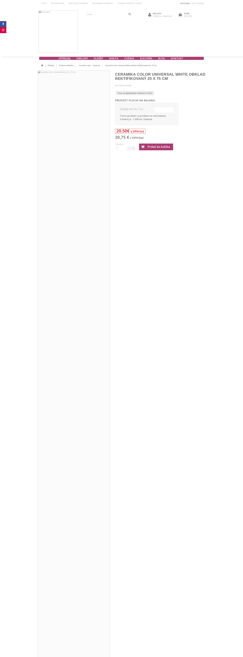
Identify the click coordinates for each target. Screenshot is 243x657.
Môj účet (157, 13)
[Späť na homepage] (42, 66)
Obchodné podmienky (78, 3)
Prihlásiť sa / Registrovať (162, 16)
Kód (116, 85)
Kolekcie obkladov (66, 65)
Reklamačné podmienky (102, 3)
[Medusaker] (58, 31)
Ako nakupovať (57, 3)
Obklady (51, 65)
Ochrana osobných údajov (129, 3)
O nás (43, 3)
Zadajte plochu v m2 (131, 109)
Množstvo (120, 144)
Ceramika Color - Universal (89, 65)
